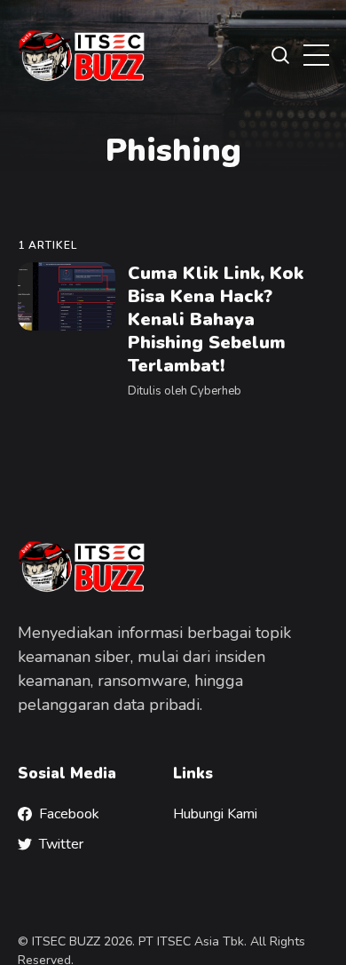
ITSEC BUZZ (66, 941)
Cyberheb (214, 391)
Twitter (61, 844)
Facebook (69, 814)
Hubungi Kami (215, 814)
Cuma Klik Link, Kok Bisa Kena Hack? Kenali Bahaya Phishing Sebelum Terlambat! (215, 319)
